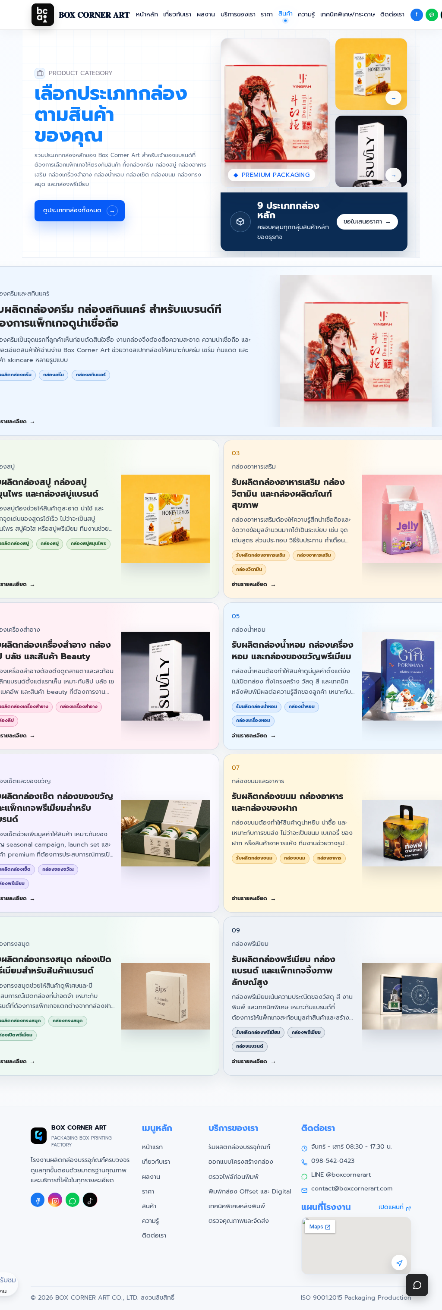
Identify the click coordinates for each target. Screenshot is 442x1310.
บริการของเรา (238, 14)
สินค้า (149, 1206)
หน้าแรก (152, 1147)
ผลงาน (206, 14)
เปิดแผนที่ (391, 1207)
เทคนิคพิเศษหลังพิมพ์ (236, 1206)
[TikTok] (90, 1199)
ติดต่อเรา (392, 14)
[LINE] (72, 1199)
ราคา (267, 14)
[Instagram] (55, 1199)
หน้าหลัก (147, 14)
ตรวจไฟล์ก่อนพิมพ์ (233, 1176)
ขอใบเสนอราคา (367, 221)
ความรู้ (306, 14)
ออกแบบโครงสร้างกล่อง (240, 1161)
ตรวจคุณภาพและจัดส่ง (238, 1220)
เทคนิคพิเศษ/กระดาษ (347, 14)
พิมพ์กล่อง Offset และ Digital (249, 1191)
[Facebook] (37, 1199)
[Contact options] (417, 1285)
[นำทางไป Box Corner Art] (399, 1262)
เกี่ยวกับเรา (177, 14)
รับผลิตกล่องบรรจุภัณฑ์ (239, 1147)
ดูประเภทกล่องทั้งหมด (79, 210)
